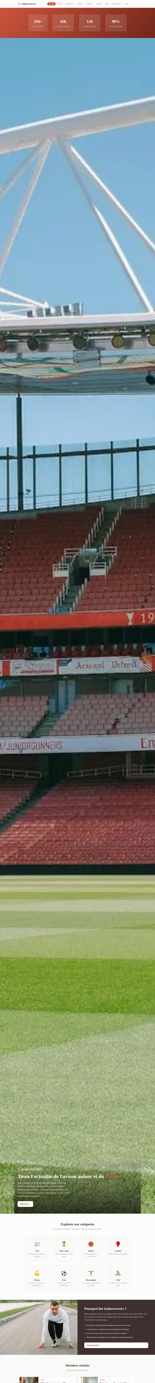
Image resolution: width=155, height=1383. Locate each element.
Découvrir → (25, 1204)
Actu (59, 4)
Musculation (117, 4)
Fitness (98, 4)
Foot (106, 4)
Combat (89, 4)
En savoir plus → (93, 1345)
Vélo (126, 4)
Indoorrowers (27, 3)
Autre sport (69, 4)
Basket (80, 4)
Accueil (51, 4)
